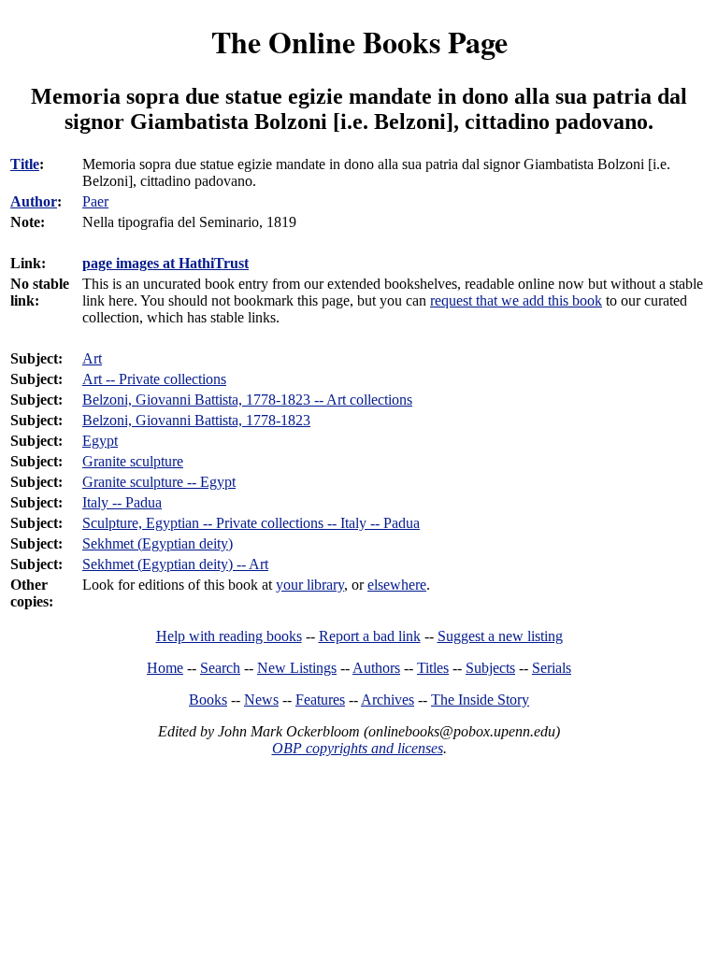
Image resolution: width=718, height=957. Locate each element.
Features (320, 699)
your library (310, 585)
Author (33, 201)
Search (220, 668)
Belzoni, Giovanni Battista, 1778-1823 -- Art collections (247, 399)
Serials (551, 668)
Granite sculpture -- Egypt (159, 482)
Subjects (490, 668)
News (261, 699)
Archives (387, 699)
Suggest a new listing (500, 636)
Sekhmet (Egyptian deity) (157, 543)
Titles (433, 668)
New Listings (297, 668)
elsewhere (396, 585)
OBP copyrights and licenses (357, 748)
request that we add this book (516, 300)
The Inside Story (480, 699)
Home (165, 668)
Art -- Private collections (154, 379)
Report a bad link (370, 636)
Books (208, 699)
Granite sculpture (132, 461)
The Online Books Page (359, 42)
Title (24, 164)
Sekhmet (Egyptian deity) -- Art (175, 564)
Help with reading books (229, 636)
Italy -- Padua (122, 502)
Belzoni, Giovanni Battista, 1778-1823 (196, 420)
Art (92, 358)
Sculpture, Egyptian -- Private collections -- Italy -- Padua (251, 523)
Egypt (100, 441)
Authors (376, 668)
